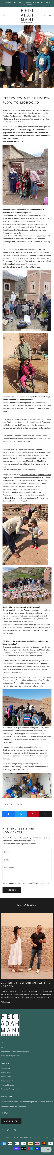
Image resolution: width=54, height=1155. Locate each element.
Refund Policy (6, 1077)
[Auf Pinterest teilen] (33, 814)
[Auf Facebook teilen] (9, 814)
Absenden (11, 890)
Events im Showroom (9, 1089)
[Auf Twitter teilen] (21, 814)
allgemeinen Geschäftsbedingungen (17, 841)
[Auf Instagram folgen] (8, 1130)
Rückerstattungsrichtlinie (10, 1056)
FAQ (2, 1047)
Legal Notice (5, 1068)
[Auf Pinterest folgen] (15, 1130)
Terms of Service (7, 1085)
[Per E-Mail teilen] (45, 814)
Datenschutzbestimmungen (14, 843)
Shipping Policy (7, 1081)
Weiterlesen (5, 1002)
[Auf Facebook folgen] (2, 1130)
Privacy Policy (6, 1072)
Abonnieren (11, 1121)
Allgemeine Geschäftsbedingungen (15, 1051)
